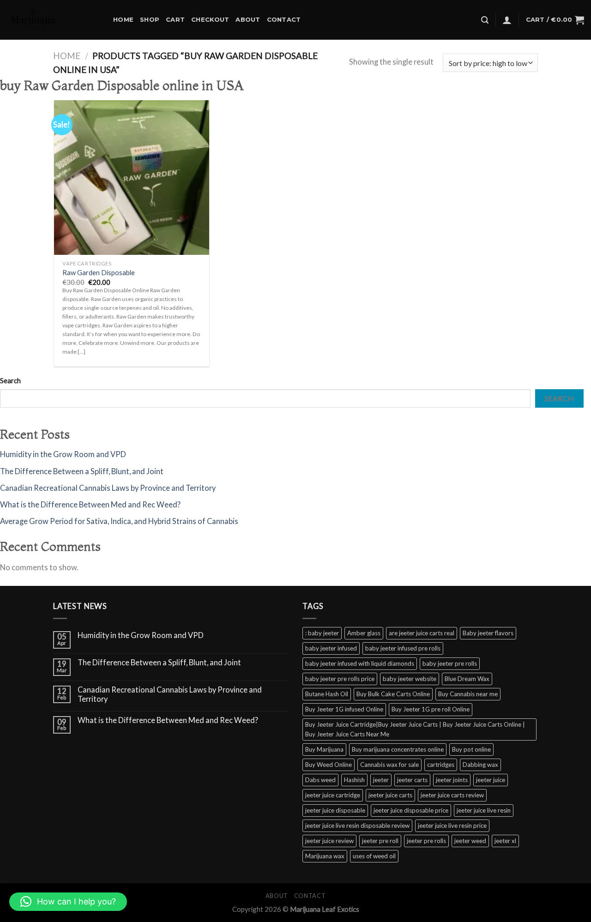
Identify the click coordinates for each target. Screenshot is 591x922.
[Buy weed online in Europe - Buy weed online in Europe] (53, 20)
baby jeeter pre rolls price (339, 678)
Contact (284, 19)
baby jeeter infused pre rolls (402, 648)
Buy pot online (471, 749)
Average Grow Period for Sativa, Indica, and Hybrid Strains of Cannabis (119, 521)
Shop (149, 19)
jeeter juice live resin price (452, 825)
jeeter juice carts (390, 795)
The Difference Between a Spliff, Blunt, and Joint (81, 471)
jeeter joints (452, 779)
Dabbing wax (480, 764)
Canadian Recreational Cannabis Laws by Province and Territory (108, 488)
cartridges (440, 764)
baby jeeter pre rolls (449, 663)
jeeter (381, 779)
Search (10, 380)
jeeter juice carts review (452, 795)
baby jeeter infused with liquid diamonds (359, 663)
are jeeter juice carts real (421, 633)
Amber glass (363, 633)
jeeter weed (470, 840)
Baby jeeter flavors (488, 633)
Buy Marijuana (324, 749)
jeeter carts (412, 779)
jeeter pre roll (380, 840)
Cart (175, 19)
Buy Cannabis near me (468, 694)
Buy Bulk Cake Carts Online (393, 694)
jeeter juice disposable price (411, 810)
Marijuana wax (324, 856)
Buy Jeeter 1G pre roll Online (431, 709)
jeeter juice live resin (484, 810)
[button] (68, 901)
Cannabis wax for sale (389, 764)
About (247, 19)
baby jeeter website (409, 678)
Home (123, 19)
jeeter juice (490, 779)
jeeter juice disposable (335, 810)
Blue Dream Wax (467, 678)
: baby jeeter (322, 633)
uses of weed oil (374, 856)
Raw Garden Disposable (98, 272)
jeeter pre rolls (426, 840)
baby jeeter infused (331, 648)
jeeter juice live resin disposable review (357, 825)
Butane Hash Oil (326, 694)
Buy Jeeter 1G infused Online (344, 709)
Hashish (354, 779)
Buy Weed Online (328, 764)
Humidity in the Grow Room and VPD (63, 454)
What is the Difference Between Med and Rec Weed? (90, 504)
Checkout (210, 19)
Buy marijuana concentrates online (398, 749)
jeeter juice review (329, 840)
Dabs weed (320, 779)
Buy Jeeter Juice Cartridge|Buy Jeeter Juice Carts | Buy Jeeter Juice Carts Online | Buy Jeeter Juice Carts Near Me (415, 729)
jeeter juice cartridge (332, 795)
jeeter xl (505, 840)
